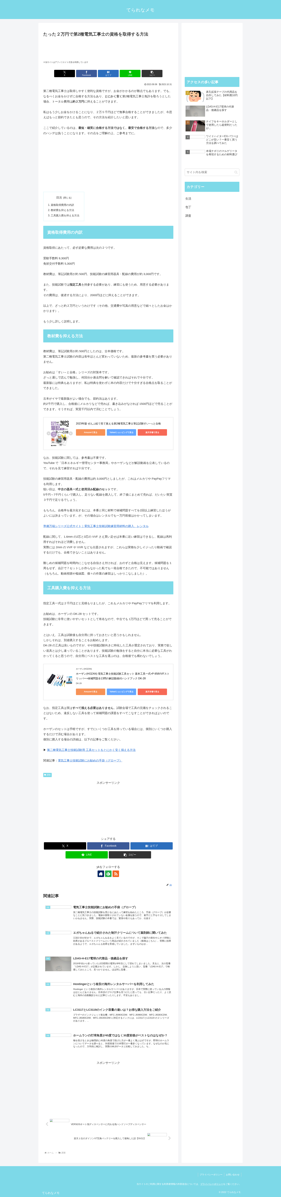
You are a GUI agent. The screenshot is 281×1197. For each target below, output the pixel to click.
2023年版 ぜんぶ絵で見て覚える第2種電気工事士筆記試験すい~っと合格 (118, 423)
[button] (152, 73)
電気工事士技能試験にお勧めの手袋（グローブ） (90, 760)
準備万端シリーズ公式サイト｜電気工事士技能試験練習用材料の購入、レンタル (96, 526)
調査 (49, 775)
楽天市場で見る (152, 432)
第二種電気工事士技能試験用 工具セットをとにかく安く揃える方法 (91, 750)
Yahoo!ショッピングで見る (122, 432)
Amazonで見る (90, 432)
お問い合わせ (233, 1174)
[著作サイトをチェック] (101, 874)
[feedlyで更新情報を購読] (108, 874)
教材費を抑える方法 (62, 210)
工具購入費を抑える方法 (65, 215)
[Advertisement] (108, 46)
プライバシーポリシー (211, 1174)
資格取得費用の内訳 (62, 204)
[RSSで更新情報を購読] (116, 874)
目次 (59, 197)
